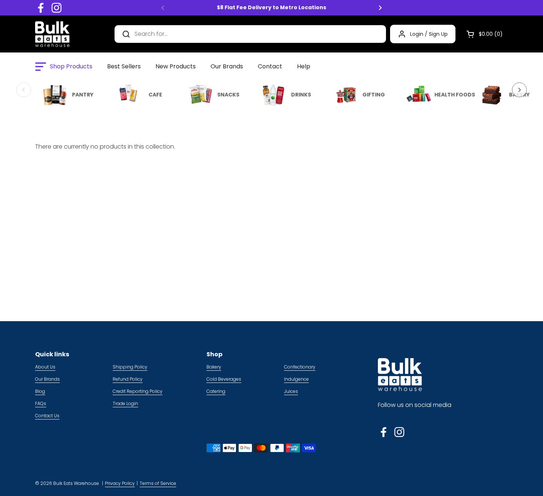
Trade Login (125, 403)
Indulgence (296, 379)
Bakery (213, 367)
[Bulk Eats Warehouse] (52, 34)
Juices (291, 391)
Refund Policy (128, 379)
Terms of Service (158, 483)
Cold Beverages (223, 379)
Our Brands (47, 379)
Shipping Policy (130, 367)
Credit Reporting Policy (138, 391)
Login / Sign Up (429, 34)
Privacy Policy (120, 483)
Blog (40, 391)
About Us (45, 367)
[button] (481, 34)
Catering (215, 391)
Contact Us (47, 415)
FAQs (40, 403)
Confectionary (299, 367)
